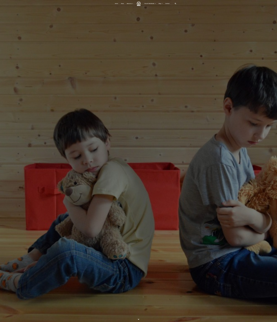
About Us (129, 3)
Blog (160, 3)
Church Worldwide (149, 3)
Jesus (122, 3)
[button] (175, 3)
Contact (167, 3)
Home (116, 3)
